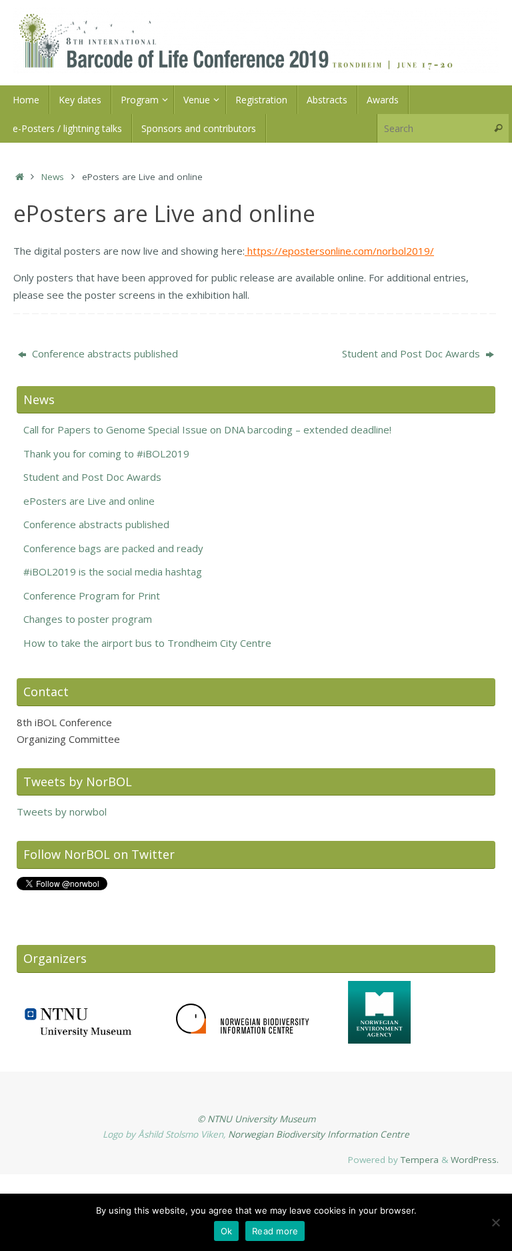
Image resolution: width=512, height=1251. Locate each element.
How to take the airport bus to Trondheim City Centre (147, 643)
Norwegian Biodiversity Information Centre (318, 1134)
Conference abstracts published (103, 353)
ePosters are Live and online (89, 500)
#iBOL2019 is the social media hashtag (112, 571)
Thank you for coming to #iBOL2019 (106, 453)
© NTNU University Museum (256, 1119)
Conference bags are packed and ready (113, 548)
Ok (227, 1231)
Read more (275, 1231)
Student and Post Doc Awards (412, 353)
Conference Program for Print (91, 595)
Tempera (420, 1160)
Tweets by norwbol (62, 811)
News (52, 177)
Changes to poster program (87, 619)
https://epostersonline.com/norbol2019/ (339, 250)
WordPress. (475, 1160)
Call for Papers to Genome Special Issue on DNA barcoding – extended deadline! (207, 429)
